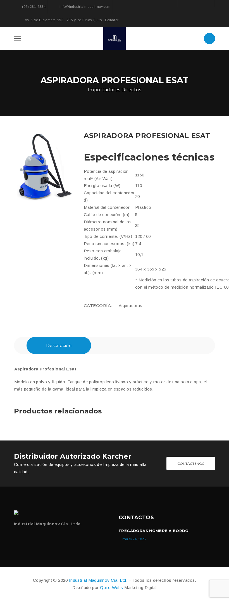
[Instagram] (207, 3)
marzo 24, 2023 (134, 539)
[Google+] (196, 3)
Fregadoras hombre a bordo (154, 530)
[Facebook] (185, 3)
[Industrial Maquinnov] (17, 512)
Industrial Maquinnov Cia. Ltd (97, 580)
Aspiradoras (130, 305)
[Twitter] (28, 538)
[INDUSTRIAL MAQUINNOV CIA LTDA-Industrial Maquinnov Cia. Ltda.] (114, 37)
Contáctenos (190, 463)
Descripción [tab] (58, 345)
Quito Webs (111, 587)
